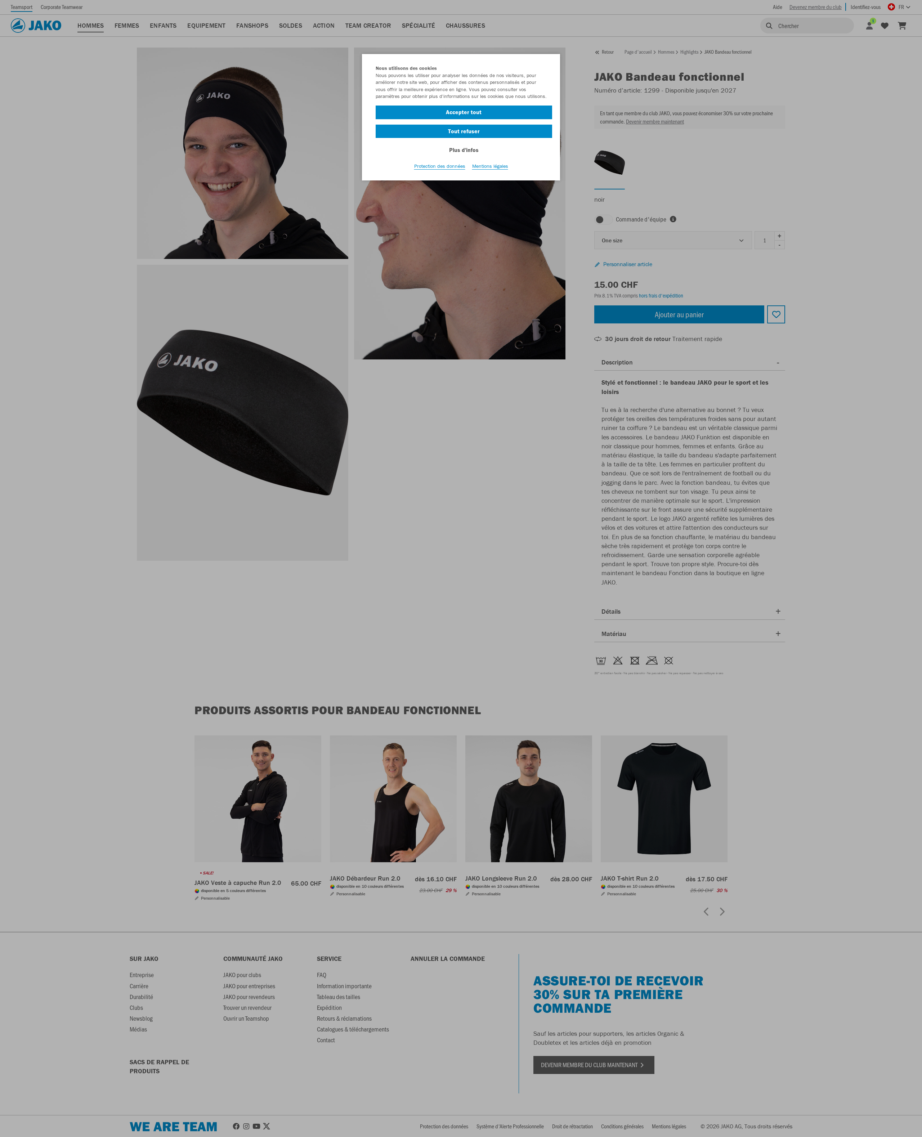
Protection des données (439, 166)
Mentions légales (490, 166)
